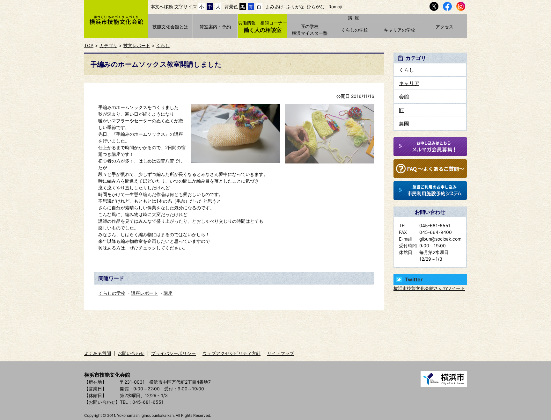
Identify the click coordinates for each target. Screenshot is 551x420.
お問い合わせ (131, 353)
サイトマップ (280, 353)
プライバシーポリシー (173, 353)
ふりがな (295, 6)
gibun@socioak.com (440, 239)
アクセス (444, 26)
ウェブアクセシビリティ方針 (231, 353)
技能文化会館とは (170, 26)
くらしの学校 (354, 30)
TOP (88, 45)
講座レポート (144, 293)
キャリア (409, 83)
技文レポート (136, 45)
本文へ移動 (162, 6)
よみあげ (274, 6)
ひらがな (316, 6)
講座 (168, 293)
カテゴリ (108, 45)
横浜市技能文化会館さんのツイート (429, 288)
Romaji (335, 6)
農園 (404, 123)
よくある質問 (97, 353)
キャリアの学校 (399, 30)
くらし (163, 45)
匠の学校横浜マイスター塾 (309, 30)
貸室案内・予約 (215, 26)
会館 (404, 96)
